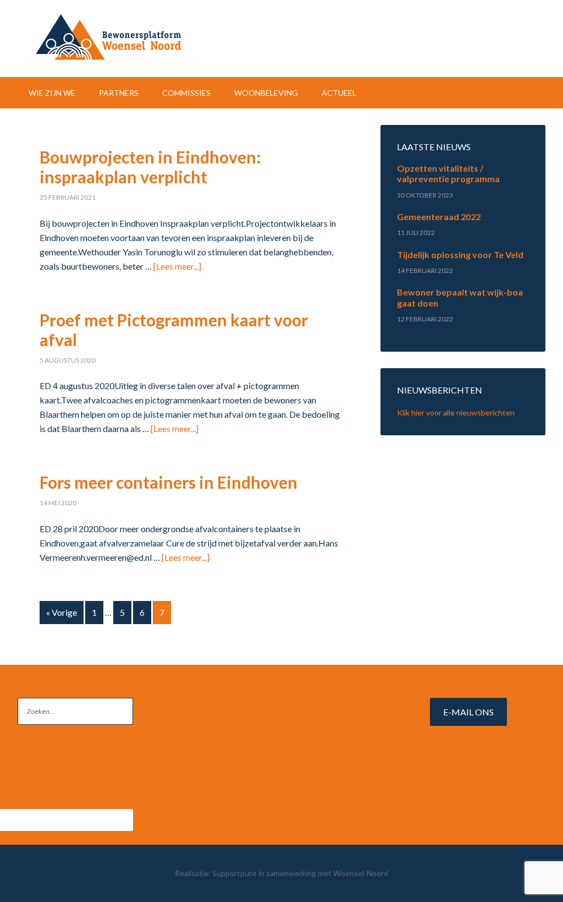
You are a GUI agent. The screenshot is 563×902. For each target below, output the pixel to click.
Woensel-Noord (281, 38)
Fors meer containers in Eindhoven (168, 482)
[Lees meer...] (177, 266)
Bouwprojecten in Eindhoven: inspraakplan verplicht (150, 167)
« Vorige (61, 612)
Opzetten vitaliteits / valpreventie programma (448, 173)
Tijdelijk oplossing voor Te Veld (460, 254)
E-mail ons (468, 712)
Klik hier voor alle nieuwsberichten (456, 412)
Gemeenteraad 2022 (439, 216)
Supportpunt (234, 873)
